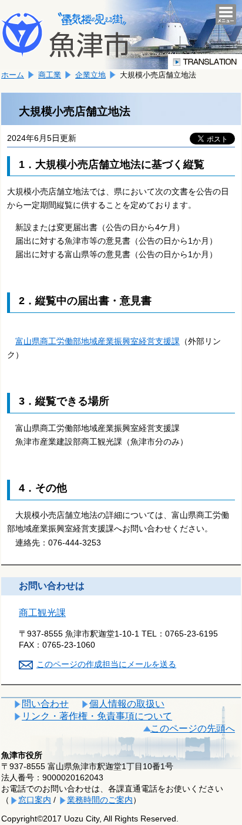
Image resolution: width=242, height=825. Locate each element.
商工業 (49, 74)
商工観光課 (42, 613)
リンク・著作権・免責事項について (97, 716)
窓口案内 (34, 799)
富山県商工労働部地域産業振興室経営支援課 (97, 341)
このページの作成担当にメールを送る (106, 664)
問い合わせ (45, 704)
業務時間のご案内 (100, 799)
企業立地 (90, 74)
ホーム (12, 74)
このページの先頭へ (192, 728)
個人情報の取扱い (126, 704)
